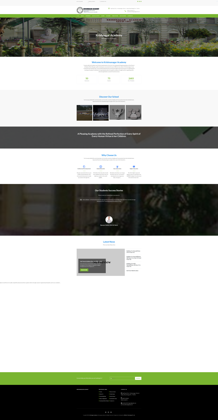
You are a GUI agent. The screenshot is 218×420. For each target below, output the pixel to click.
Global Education (101, 168)
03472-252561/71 (130, 10)
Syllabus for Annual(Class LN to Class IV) (133, 251)
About (82, 15)
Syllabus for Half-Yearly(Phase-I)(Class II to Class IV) (133, 265)
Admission (88, 15)
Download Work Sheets (104, 400)
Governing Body (102, 396)
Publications (115, 15)
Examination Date (113, 398)
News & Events (92, 1)
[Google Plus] (111, 412)
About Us (101, 394)
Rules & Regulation (103, 398)
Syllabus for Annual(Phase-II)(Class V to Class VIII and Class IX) (133, 258)
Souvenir (108, 15)
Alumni (102, 15)
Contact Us (112, 400)
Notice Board (80, 1)
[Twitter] (139, 1)
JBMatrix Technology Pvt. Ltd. (129, 415)
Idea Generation (117, 168)
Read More (84, 270)
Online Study (112, 394)
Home (78, 15)
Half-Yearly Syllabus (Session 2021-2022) (91, 261)
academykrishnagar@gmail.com (133, 11)
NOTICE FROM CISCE (132, 270)
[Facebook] (137, 1)
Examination (103, 1)
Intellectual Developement (84, 168)
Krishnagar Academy (93, 415)
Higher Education (134, 168)
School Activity (95, 15)
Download (130, 15)
